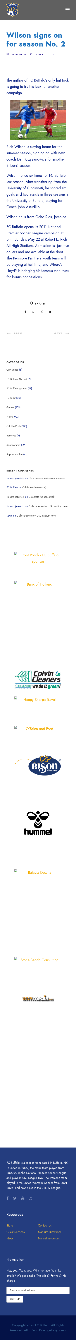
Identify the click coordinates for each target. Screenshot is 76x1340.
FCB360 (10, 398)
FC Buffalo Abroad (16, 379)
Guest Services (15, 1232)
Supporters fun (14, 454)
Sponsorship (13, 445)
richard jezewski (15, 497)
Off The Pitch (13, 426)
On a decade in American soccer (47, 478)
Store (9, 1226)
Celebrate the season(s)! (35, 487)
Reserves (11, 435)
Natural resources (49, 1238)
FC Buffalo (19, 54)
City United (12, 369)
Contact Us (44, 1226)
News (39, 54)
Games (10, 407)
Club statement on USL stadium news (48, 506)
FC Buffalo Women (16, 388)
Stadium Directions (49, 1232)
